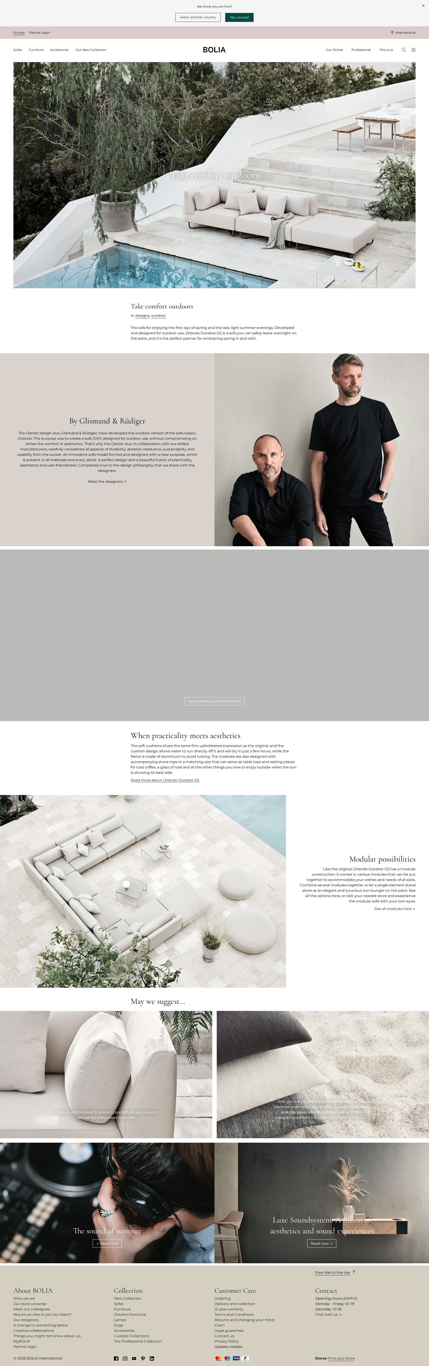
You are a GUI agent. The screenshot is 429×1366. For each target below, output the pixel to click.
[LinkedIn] (152, 1358)
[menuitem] (19, 50)
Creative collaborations (33, 1330)
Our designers (26, 1320)
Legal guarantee (229, 1330)
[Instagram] (125, 1358)
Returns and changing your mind (244, 1320)
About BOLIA (33, 1290)
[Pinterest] (143, 1358)
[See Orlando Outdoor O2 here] (214, 635)
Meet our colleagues (31, 1309)
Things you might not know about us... (47, 1336)
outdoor (158, 316)
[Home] (214, 49)
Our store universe (29, 1304)
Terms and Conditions (234, 1314)
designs (142, 316)
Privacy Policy (226, 1341)
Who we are (24, 1298)
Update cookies (228, 1347)
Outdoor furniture (130, 1314)
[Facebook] (116, 1358)
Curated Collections (131, 1336)
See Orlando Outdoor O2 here (214, 701)
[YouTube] (134, 1358)
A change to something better (40, 1325)
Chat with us (326, 1314)
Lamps (120, 1320)
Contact (326, 1290)
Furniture (122, 1309)
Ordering (222, 1298)
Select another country (198, 17)
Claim (219, 1325)
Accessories (124, 1330)
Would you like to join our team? (42, 1314)
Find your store (341, 1358)
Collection (128, 1290)
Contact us (224, 1336)
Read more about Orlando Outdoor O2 (165, 780)
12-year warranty (228, 1309)
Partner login (39, 33)
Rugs (118, 1325)
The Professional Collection (138, 1341)
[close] (423, 5)
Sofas (118, 1304)
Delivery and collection (234, 1304)
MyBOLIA (21, 1341)
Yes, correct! (239, 17)
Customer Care (235, 1290)
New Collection (127, 1298)
